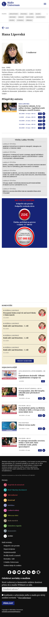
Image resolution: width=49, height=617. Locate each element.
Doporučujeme (9, 549)
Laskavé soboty (13, 510)
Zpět (7, 28)
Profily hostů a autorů (12, 555)
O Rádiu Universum (11, 562)
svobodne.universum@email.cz (11, 611)
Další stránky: (7, 542)
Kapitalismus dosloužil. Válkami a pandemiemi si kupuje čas (32, 377)
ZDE (24, 214)
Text (40, 113)
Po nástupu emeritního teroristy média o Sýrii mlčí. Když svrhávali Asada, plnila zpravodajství (32, 444)
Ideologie (29, 17)
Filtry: (4, 14)
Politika (24, 14)
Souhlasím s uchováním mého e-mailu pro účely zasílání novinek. (23, 596)
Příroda (29, 20)
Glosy (38, 14)
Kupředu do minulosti (16, 485)
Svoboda (20, 20)
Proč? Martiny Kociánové (17, 490)
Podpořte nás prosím (12, 546)
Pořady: (5, 480)
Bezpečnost (41, 17)
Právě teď (11, 500)
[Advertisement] (24, 275)
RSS (29, 572)
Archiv (10, 536)
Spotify (14, 572)
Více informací (24, 597)
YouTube (19, 572)
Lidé (31, 14)
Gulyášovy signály (15, 526)
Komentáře (12, 531)
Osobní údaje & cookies (12, 565)
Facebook (9, 572)
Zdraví (21, 17)
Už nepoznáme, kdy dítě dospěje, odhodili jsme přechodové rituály (32, 393)
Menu (45, 4)
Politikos (11, 505)
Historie (12, 17)
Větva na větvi (13, 515)
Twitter (24, 572)
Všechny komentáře (24, 361)
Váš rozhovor (13, 495)
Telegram (33, 572)
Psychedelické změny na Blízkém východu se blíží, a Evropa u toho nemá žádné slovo (32, 410)
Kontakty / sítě (9, 559)
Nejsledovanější (10, 552)
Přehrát (43, 113)
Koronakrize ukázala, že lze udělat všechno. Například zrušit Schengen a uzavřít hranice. (32, 108)
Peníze (12, 20)
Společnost (14, 14)
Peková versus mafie (27, 425)
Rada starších (13, 521)
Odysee (38, 572)
